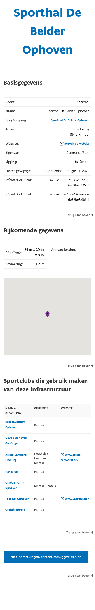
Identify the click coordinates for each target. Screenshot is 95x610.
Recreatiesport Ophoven (15, 424)
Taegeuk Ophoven (17, 499)
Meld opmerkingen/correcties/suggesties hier (46, 557)
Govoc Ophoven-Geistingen (16, 440)
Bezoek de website (76, 144)
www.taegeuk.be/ (76, 499)
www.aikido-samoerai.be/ (71, 457)
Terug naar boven (78, 215)
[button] (47, 314)
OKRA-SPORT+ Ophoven (15, 485)
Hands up (11, 472)
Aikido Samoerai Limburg (16, 457)
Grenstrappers (15, 510)
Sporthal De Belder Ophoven (70, 120)
